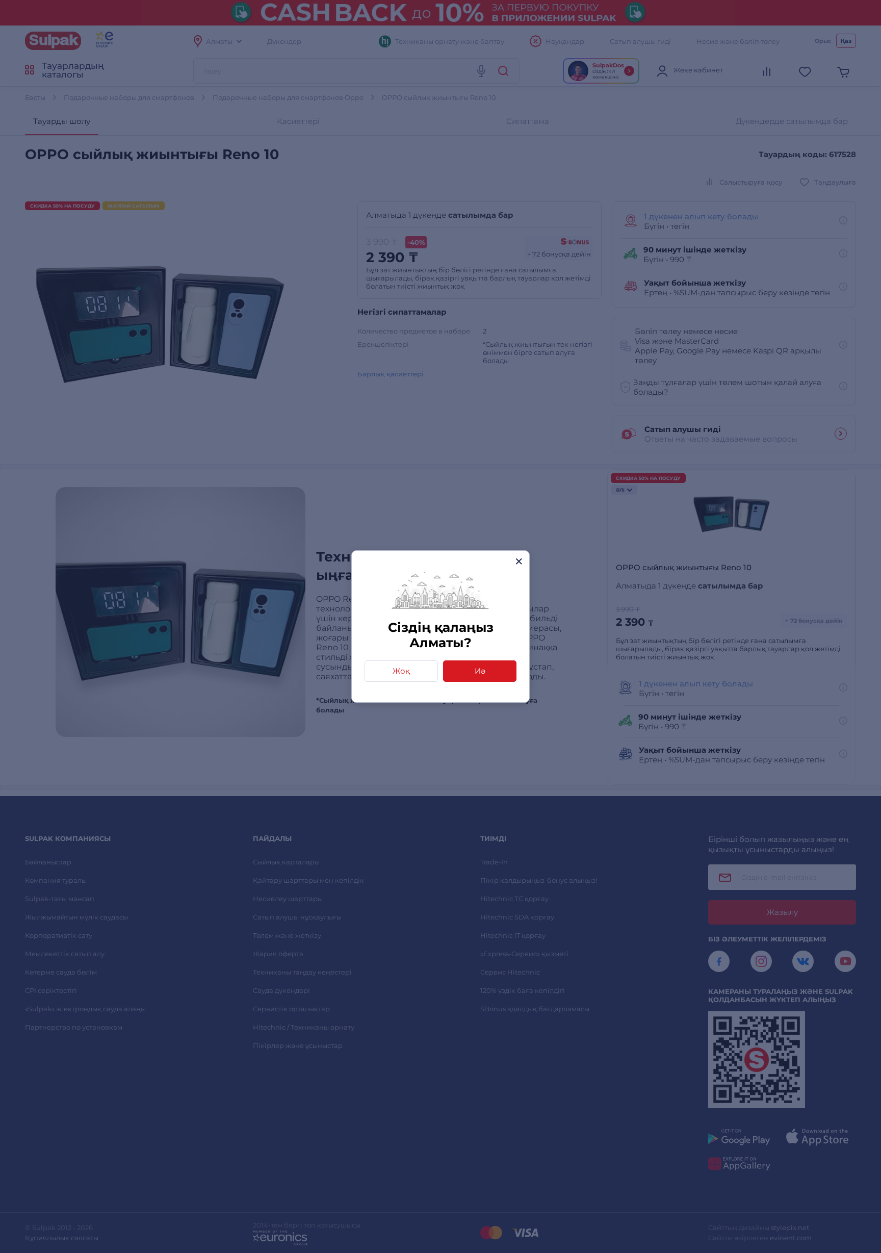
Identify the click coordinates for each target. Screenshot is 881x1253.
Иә (480, 671)
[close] (519, 561)
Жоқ (401, 671)
